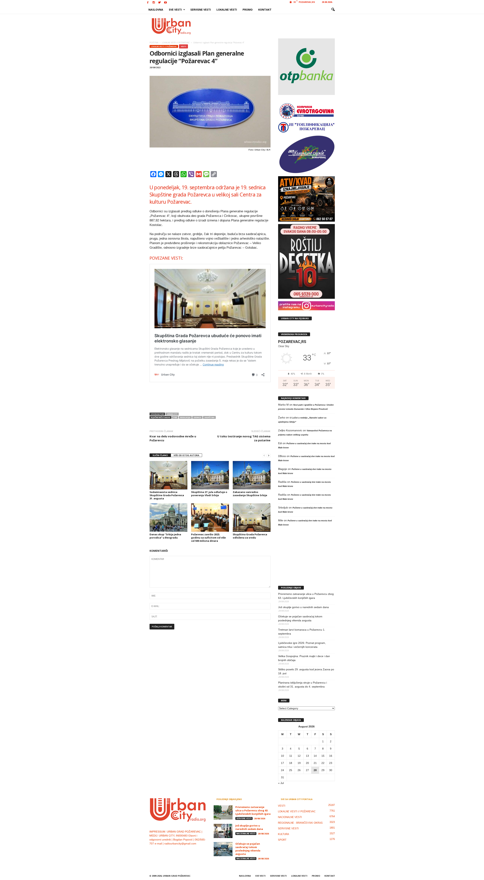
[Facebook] (148, 2)
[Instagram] (153, 2)
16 (330, 755)
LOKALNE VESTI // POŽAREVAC (164, 46)
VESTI (183, 46)
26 (299, 770)
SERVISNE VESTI (200, 9)
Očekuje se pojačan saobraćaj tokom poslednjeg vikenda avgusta (300, 618)
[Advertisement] (270, 26)
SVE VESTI (175, 9)
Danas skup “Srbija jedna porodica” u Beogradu (165, 536)
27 (307, 770)
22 (322, 762)
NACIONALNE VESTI (245, 833)
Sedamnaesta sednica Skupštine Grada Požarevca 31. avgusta (167, 495)
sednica (197, 417)
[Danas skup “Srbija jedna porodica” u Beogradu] (168, 517)
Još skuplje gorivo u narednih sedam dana (303, 607)
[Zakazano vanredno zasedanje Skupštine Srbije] (252, 475)
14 (315, 755)
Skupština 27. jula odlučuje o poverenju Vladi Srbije (209, 493)
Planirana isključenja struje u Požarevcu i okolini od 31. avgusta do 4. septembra (302, 684)
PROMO (248, 9)
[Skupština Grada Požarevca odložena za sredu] (252, 517)
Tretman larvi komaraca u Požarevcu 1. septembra (301, 631)
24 (282, 770)
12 (299, 755)
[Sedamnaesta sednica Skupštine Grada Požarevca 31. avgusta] (168, 475)
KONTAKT (264, 9)
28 (315, 770)
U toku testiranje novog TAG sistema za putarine (243, 438)
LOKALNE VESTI (226, 9)
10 (282, 755)
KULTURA (283, 834)
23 (330, 762)
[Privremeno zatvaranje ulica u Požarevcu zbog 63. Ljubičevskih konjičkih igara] (223, 812)
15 (322, 755)
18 (290, 762)
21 (315, 762)
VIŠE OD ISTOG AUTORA (186, 455)
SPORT (282, 839)
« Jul (281, 783)
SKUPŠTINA (209, 417)
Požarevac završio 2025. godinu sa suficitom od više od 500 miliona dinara (208, 537)
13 (307, 755)
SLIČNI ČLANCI (160, 455)
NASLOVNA (155, 9)
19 (299, 762)
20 (307, 762)
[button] (333, 9)
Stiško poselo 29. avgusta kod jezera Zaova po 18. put (306, 671)
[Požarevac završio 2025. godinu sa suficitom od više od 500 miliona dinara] (210, 517)
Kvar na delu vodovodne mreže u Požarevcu (173, 438)
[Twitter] (159, 2)
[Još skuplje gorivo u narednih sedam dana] (223, 831)
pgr (175, 417)
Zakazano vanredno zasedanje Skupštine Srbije (250, 493)
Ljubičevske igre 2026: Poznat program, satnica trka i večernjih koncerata (302, 644)
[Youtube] (165, 2)
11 (290, 755)
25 (290, 770)
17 (282, 762)
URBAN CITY (172, 414)
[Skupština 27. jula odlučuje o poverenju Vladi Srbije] (210, 475)
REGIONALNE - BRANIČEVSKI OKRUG (300, 822)
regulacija (185, 417)
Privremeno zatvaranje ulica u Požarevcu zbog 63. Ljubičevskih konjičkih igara (306, 595)
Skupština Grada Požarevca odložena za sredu (250, 536)
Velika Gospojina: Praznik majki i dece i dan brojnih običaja (304, 658)
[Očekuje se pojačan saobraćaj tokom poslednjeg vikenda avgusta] (223, 849)
